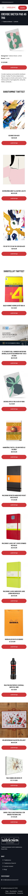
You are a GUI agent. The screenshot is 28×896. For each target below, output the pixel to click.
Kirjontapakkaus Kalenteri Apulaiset (14, 740)
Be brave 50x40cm (14, 135)
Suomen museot (8, 866)
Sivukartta (20, 893)
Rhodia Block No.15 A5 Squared (14, 639)
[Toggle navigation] (3, 7)
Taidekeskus (7, 860)
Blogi (5, 869)
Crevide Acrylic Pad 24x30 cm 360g (14, 401)
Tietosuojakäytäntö (10, 893)
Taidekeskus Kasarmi (10, 863)
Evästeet (20, 891)
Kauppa (22, 7)
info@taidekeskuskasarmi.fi (7, 2)
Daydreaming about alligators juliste (14, 191)
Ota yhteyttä (13, 891)
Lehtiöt (16, 21)
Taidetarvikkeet (7, 21)
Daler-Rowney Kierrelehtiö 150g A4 (14, 305)
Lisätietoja (14, 67)
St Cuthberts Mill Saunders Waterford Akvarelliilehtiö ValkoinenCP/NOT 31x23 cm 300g (14, 354)
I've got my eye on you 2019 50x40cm (14, 246)
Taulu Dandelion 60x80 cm (14, 778)
